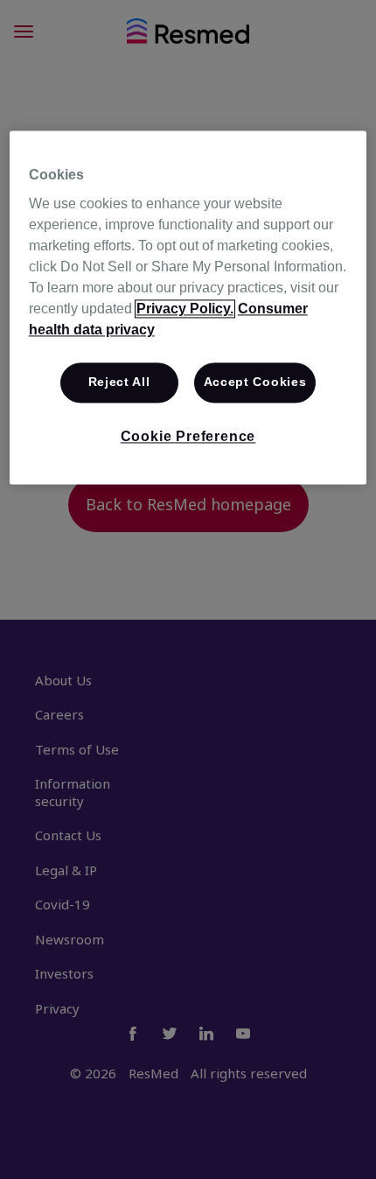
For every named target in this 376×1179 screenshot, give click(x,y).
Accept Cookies (255, 382)
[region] (188, 307)
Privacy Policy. (184, 309)
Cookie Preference (188, 436)
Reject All (119, 382)
